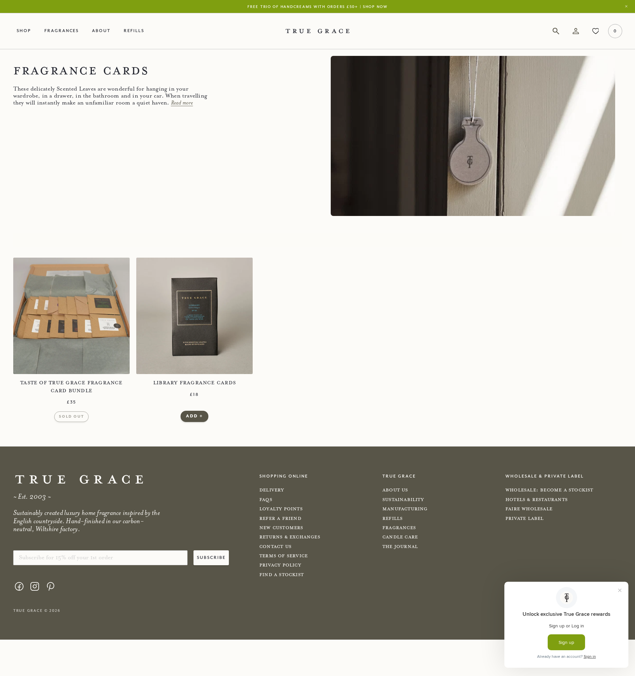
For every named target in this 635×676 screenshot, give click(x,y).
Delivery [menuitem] (271, 490)
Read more (182, 103)
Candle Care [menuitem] (400, 537)
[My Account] (575, 31)
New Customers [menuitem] (281, 528)
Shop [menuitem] (24, 30)
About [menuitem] (101, 30)
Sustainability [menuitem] (403, 500)
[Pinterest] (50, 586)
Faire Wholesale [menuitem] (528, 509)
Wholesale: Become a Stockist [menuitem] (549, 490)
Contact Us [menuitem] (275, 547)
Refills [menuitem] (134, 30)
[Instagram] (35, 586)
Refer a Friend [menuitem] (280, 519)
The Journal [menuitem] (400, 547)
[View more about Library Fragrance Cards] (194, 316)
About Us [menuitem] (395, 490)
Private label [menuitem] (524, 519)
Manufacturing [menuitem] (405, 509)
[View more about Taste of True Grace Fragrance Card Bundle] (71, 316)
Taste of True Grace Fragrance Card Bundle (71, 386)
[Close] (628, 6)
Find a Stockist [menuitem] (281, 575)
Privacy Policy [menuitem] (280, 565)
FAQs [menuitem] (265, 500)
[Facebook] (19, 586)
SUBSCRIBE (211, 557)
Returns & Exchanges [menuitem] (289, 537)
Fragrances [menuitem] (61, 30)
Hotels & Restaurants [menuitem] (536, 500)
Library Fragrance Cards (194, 382)
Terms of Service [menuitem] (283, 556)
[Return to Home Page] (79, 479)
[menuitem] (19, 587)
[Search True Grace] (556, 31)
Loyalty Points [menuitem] (281, 509)
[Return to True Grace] (317, 31)
